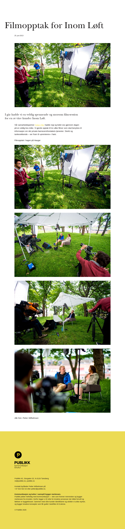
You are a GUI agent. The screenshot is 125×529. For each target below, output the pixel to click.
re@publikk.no (20, 481)
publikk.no (31, 481)
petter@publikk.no (38, 489)
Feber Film (39, 125)
